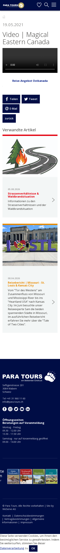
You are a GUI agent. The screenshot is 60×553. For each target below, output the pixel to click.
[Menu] (54, 5)
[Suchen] (46, 5)
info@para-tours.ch (12, 401)
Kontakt (6, 515)
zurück (9, 118)
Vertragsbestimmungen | (18, 519)
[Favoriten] (39, 5)
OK (33, 548)
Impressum (26, 522)
